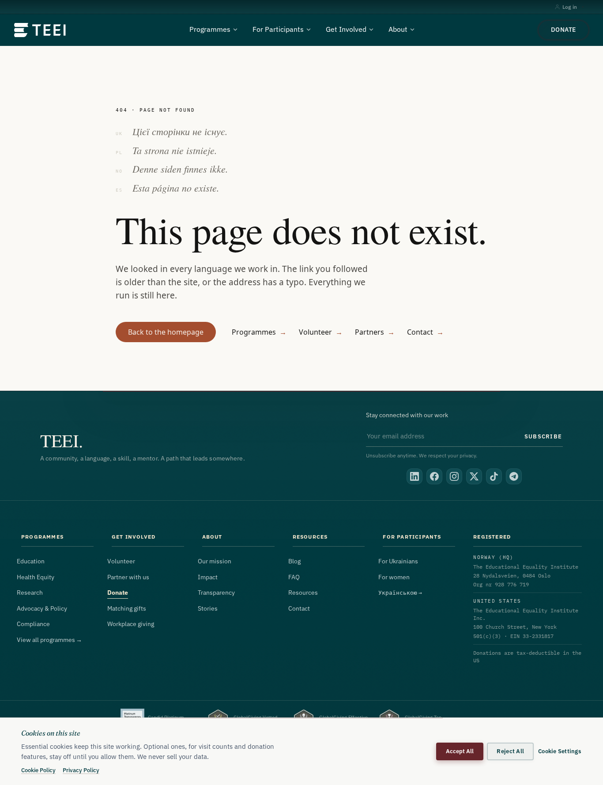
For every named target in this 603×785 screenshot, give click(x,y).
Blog (294, 561)
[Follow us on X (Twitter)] (474, 476)
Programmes (259, 332)
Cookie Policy (38, 770)
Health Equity (35, 577)
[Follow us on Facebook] (434, 476)
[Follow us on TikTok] (494, 476)
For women (394, 577)
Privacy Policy (81, 770)
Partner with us (128, 577)
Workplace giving (130, 624)
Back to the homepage (166, 332)
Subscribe (543, 436)
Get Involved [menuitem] (346, 29)
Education (31, 561)
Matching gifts (126, 608)
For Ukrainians (398, 561)
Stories (208, 608)
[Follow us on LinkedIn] (414, 476)
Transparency (216, 592)
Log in (569, 7)
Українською (400, 592)
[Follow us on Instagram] (454, 476)
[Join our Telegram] (514, 476)
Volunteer (321, 332)
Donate (563, 30)
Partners (375, 332)
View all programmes (49, 640)
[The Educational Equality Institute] (40, 30)
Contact (425, 332)
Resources (303, 592)
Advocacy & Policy (42, 608)
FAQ (294, 577)
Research (30, 592)
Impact (208, 577)
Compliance (33, 624)
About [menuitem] (397, 29)
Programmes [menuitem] (209, 29)
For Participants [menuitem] (278, 29)
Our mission (214, 561)
